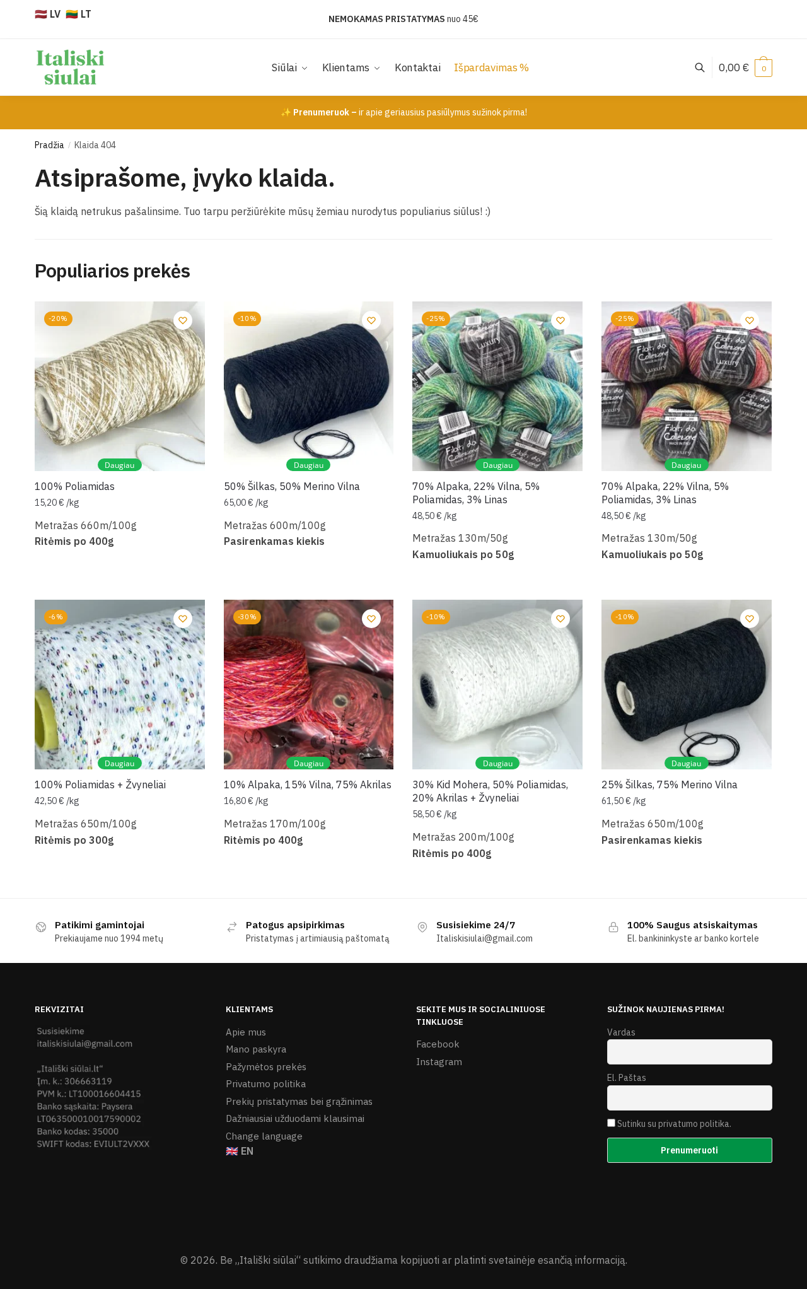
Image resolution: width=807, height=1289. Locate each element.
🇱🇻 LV (48, 14)
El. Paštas (626, 1077)
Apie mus (246, 1032)
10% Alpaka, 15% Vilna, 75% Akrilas (308, 784)
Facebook (438, 1044)
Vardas (621, 1032)
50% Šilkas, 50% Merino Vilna (292, 486)
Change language (264, 1136)
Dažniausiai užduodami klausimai (295, 1118)
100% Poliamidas (75, 486)
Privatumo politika (266, 1084)
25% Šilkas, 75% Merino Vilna (669, 784)
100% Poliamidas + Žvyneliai (100, 784)
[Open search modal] (706, 67)
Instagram (439, 1062)
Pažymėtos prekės (266, 1067)
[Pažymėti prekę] (283, 98)
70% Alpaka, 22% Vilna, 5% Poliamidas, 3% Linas (476, 493)
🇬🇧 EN (239, 1151)
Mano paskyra (256, 1049)
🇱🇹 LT (78, 14)
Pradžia (49, 145)
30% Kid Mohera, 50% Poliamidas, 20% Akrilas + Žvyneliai (490, 791)
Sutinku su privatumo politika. (674, 1123)
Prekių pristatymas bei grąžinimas (299, 1101)
